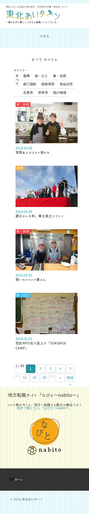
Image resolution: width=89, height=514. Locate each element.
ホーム (19, 479)
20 (34, 377)
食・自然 (59, 76)
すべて (17, 79)
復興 (26, 76)
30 (44, 377)
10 (24, 377)
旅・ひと (41, 76)
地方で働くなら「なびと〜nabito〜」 (44, 408)
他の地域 (59, 92)
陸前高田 (48, 84)
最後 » (70, 379)
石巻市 (28, 92)
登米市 (43, 92)
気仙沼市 (66, 84)
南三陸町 (29, 84)
